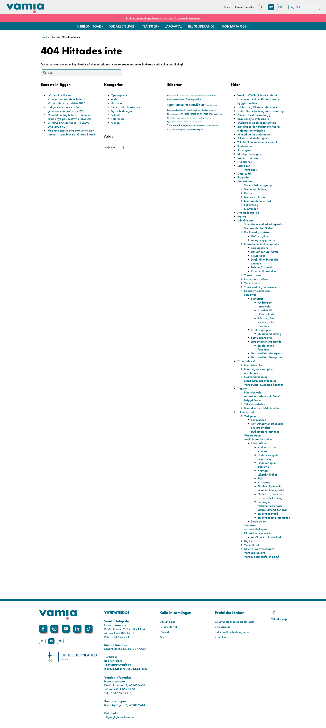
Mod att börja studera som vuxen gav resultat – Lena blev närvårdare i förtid (71, 132)
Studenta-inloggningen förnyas (256, 123)
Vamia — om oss (247, 158)
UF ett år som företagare (259, 549)
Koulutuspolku (181, 110)
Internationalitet (254, 365)
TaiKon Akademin (262, 267)
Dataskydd (244, 173)
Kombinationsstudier (263, 271)
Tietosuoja (110, 657)
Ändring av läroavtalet (265, 304)
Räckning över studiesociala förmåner (267, 322)
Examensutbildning (256, 377)
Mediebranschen (190, 113)
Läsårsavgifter (259, 236)
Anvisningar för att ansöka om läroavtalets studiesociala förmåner (267, 427)
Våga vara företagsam (176, 130)
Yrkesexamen (252, 275)
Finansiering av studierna (267, 465)
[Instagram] (54, 629)
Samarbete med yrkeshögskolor (263, 224)
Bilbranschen (172, 96)
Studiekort (250, 525)
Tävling (191, 126)
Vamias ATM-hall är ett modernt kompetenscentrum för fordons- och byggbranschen (259, 99)
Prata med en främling (195, 118)
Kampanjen (171, 110)
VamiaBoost (251, 545)
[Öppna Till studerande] (216, 26)
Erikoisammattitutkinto (207, 96)
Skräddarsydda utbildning (260, 381)
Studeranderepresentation (274, 517)
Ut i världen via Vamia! (265, 252)
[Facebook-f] (43, 629)
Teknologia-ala (188, 122)
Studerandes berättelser (125, 107)
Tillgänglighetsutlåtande (119, 717)
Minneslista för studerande (253, 134)
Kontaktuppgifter (261, 330)
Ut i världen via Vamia (258, 533)
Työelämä (198, 122)
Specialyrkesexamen (257, 291)
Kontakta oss (245, 181)
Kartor (248, 193)
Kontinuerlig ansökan (257, 232)
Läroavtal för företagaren (267, 357)
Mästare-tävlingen (255, 529)
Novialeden (258, 256)
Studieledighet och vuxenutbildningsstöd (271, 488)
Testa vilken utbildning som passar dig (260, 111)
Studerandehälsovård (257, 201)
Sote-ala (207, 118)
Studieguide (258, 521)
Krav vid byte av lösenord (253, 119)
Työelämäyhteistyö (177, 125)
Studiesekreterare (255, 197)
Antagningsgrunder (263, 240)
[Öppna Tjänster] (158, 26)
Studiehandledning (256, 189)
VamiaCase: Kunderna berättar (263, 385)
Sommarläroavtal (262, 338)
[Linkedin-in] (77, 629)
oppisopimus (181, 118)
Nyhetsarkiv (244, 162)
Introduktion (258, 443)
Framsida (243, 177)
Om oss (163, 637)
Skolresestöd (258, 420)
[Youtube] (66, 629)
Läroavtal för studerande (266, 342)
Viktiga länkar (252, 416)
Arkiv (114, 99)
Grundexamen (211, 105)
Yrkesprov (264, 482)
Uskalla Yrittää (199, 126)
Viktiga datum (252, 435)
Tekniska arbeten (254, 404)
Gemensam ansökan (256, 279)
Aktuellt (115, 115)
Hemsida (45, 37)
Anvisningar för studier (258, 439)
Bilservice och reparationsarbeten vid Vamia (262, 394)
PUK (260, 478)
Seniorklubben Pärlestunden (261, 408)
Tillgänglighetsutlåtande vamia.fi (257, 142)
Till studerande (246, 412)
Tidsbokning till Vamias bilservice (257, 107)
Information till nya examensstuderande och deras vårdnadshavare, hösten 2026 (66, 99)
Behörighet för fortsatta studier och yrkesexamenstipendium (272, 506)
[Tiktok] (89, 629)
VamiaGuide (252, 283)
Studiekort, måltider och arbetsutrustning (270, 496)
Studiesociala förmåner (266, 347)
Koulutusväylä (192, 110)
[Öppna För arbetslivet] (136, 26)
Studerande (244, 146)
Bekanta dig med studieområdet (234, 622)
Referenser (117, 119)
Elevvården (251, 209)
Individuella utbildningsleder (261, 244)
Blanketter (257, 299)
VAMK (208, 126)
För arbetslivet (246, 361)
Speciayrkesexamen (174, 122)
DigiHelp (249, 541)
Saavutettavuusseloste (117, 664)
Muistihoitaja (217, 114)
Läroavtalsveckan (173, 114)
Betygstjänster (252, 400)
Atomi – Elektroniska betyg (253, 115)
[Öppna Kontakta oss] (248, 26)
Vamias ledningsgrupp (258, 185)
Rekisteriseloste (113, 661)
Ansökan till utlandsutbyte (266, 312)
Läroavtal (117, 103)
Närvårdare (171, 118)
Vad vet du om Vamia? (267, 449)
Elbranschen (194, 96)
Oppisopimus (119, 95)
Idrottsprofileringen (249, 154)
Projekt (241, 216)
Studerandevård (268, 514)
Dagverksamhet (183, 96)
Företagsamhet (194, 99)
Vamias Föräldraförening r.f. (262, 557)
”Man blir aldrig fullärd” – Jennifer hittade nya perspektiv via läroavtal (69, 117)
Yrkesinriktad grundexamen (261, 287)
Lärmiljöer (243, 166)
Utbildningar (245, 220)
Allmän (115, 123)
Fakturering (251, 205)
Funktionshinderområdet (176, 100)
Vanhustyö (215, 126)
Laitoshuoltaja (203, 110)
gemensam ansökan (186, 104)
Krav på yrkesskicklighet (267, 472)
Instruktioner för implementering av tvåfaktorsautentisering (258, 128)
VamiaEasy (251, 170)
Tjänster (242, 388)
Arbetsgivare (245, 150)
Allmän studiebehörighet (252, 138)
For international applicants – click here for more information (163, 18)
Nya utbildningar (121, 111)
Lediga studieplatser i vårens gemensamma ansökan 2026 (66, 109)
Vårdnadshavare (254, 553)
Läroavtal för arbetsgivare (267, 353)
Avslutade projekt (248, 213)
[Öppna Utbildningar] (102, 26)
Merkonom (206, 113)
